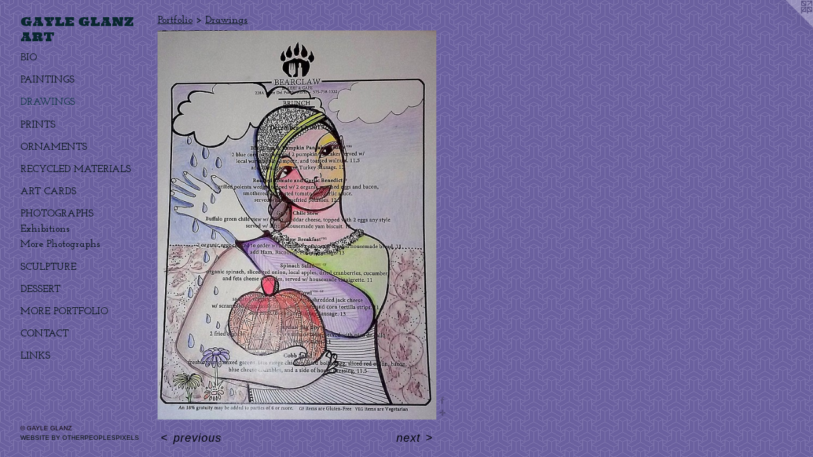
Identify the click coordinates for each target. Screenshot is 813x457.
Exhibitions (45, 229)
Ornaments (53, 147)
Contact (44, 334)
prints (37, 125)
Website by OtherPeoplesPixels (79, 437)
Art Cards (48, 192)
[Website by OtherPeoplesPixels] (787, 25)
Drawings (47, 102)
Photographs (56, 214)
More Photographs (60, 244)
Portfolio (175, 20)
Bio (28, 58)
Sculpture (48, 267)
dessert (40, 289)
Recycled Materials (75, 169)
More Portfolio (64, 312)
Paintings (47, 80)
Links (35, 356)
